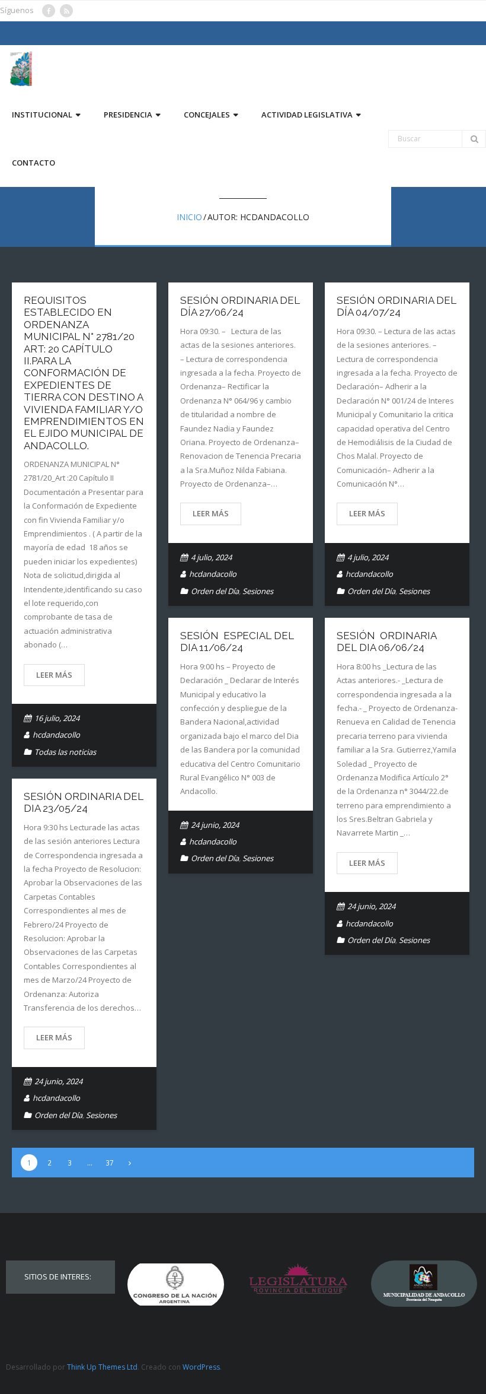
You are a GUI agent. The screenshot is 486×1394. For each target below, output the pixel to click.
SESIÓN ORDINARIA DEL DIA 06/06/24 (386, 641)
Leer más (54, 674)
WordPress (201, 1367)
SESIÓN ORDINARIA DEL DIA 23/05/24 (83, 802)
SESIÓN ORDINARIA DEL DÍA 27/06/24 (240, 306)
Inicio (189, 217)
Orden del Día (215, 591)
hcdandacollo (56, 734)
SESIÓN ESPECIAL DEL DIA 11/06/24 (237, 641)
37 (109, 1162)
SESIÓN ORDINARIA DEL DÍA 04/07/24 (396, 306)
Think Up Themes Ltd (102, 1367)
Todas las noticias (65, 752)
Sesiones (257, 591)
